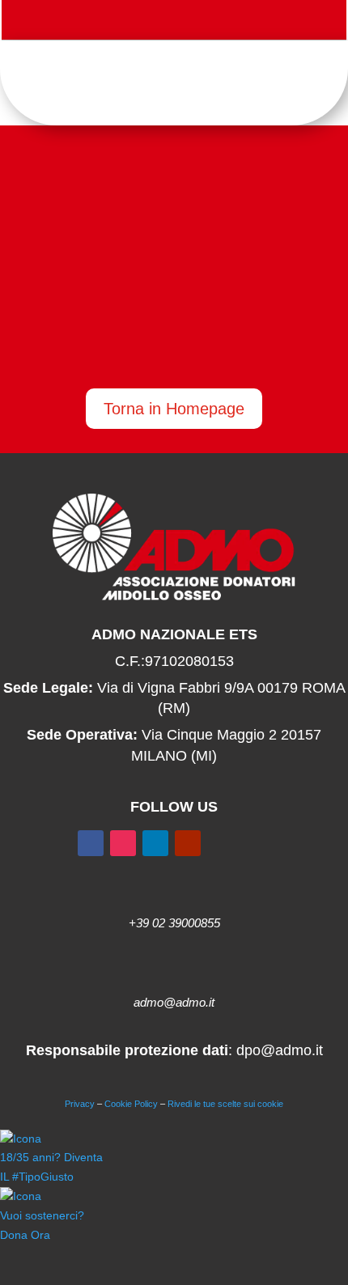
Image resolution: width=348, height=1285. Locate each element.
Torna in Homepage (174, 409)
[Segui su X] (150, 23)
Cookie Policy (131, 1104)
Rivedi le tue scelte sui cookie (225, 1104)
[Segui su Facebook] (117, 23)
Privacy (80, 1104)
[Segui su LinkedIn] (155, 843)
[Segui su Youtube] (214, 23)
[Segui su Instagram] (182, 23)
